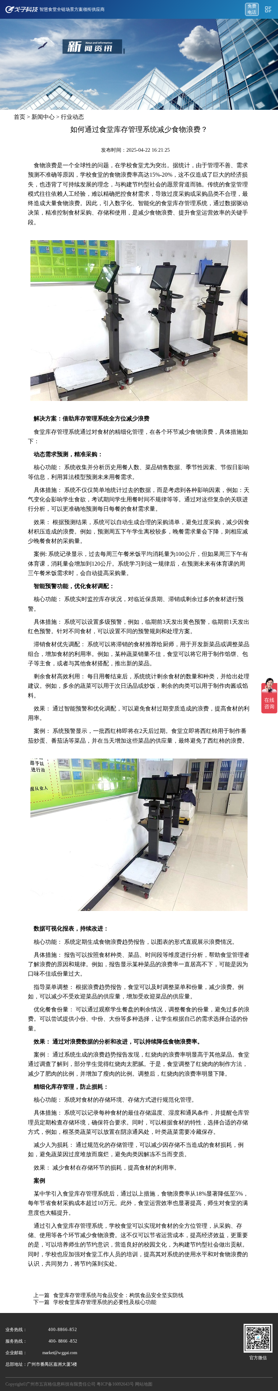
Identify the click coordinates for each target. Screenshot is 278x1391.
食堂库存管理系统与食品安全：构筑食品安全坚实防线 (118, 1295)
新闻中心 (43, 117)
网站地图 (143, 1384)
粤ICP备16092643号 (115, 1384)
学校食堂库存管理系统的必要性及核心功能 (104, 1302)
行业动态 (72, 117)
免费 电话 (252, 9)
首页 (19, 117)
